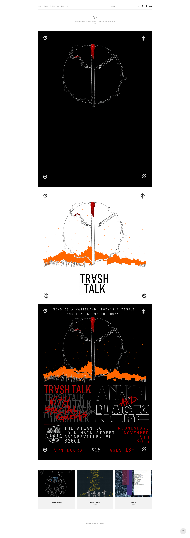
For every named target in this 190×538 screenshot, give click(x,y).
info (62, 6)
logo (39, 6)
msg (67, 6)
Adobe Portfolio (99, 524)
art (58, 6)
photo (46, 6)
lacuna (113, 6)
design (52, 6)
